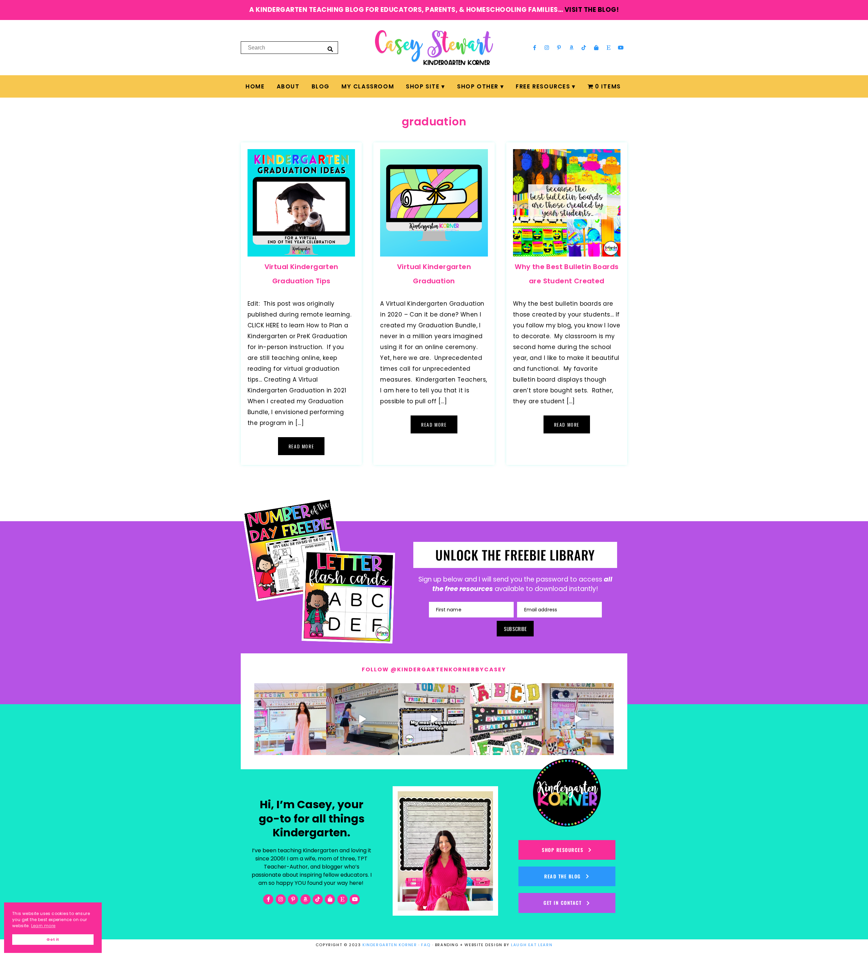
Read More (301, 446)
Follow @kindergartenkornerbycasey (434, 669)
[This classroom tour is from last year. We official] (578, 719)
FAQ (426, 945)
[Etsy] (609, 47)
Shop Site (422, 86)
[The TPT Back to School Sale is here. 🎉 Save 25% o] (434, 719)
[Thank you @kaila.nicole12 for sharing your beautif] (506, 719)
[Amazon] (572, 47)
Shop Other (477, 86)
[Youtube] (621, 47)
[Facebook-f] (534, 47)
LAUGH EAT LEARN (531, 945)
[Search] (330, 49)
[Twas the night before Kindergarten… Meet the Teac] (290, 719)
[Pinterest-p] (559, 47)
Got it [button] (52, 939)
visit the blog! (592, 9)
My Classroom (367, 86)
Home (254, 86)
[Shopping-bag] (596, 47)
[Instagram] (547, 47)
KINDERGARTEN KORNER (389, 945)
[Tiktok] (584, 47)
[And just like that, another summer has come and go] (362, 719)
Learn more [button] (43, 926)
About (288, 86)
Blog (321, 86)
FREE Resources (543, 86)
